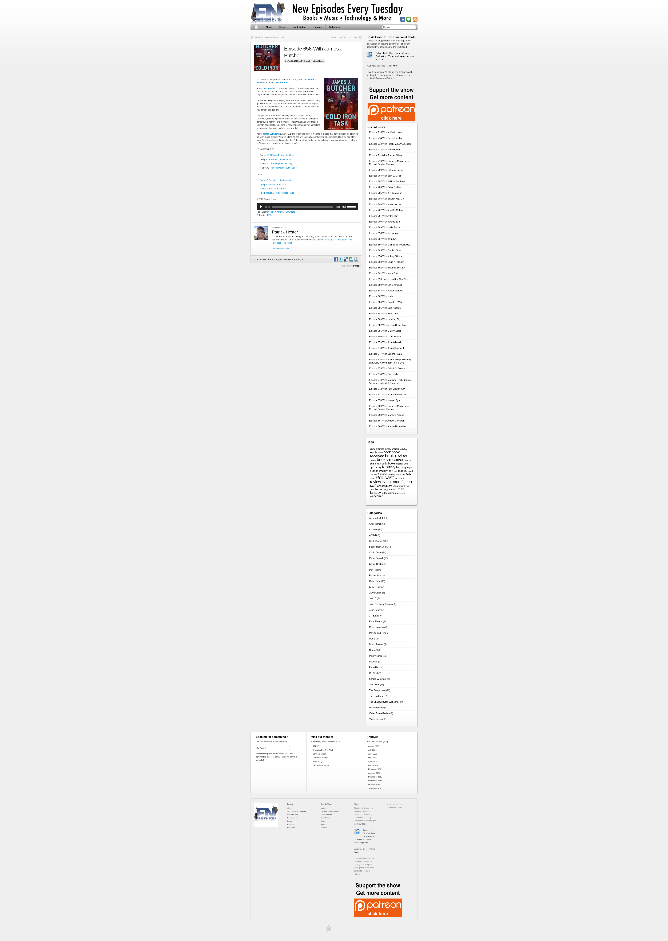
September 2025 (375, 788)
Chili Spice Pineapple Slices (280, 155)
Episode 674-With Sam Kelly (383, 374)
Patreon (318, 27)
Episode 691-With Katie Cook (384, 273)
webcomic (376, 496)
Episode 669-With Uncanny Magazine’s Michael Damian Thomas (389, 408)
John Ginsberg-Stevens (381, 604)
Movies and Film (377, 633)
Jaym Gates (375, 592)
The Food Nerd (376, 696)
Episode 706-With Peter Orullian (385, 187)
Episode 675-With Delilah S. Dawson (387, 368)
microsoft (374, 474)
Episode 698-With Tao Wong (383, 233)
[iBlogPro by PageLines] (327, 929)
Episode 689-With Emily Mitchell (385, 285)
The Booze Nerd (377, 690)
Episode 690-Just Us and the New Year (389, 279)
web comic (400, 493)
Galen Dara (374, 581)
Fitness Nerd (375, 575)
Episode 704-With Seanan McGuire (386, 198)
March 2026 (373, 765)
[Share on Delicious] (346, 261)
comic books (388, 463)
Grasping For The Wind (323, 750)
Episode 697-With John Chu (383, 239)
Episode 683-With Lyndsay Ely (384, 319)
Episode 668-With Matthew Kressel (386, 415)
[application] (307, 206)
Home (256, 27)
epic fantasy (375, 467)
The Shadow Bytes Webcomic (384, 702)
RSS (269, 215)
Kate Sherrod (375, 621)
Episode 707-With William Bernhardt (387, 181)
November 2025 (375, 781)
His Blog (328, 240)
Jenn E (372, 598)
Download (290, 212)
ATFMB (373, 535)
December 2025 (375, 777)
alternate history (383, 449)
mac (395, 471)
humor (374, 470)
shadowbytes (384, 485)
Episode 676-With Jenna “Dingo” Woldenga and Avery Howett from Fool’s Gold (390, 361)
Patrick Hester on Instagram (273, 189)
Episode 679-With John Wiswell (385, 342)
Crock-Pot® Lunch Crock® (278, 159)
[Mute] (344, 207)
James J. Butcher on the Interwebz (276, 180)
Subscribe (334, 27)
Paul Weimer (375, 656)
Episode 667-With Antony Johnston (386, 420)
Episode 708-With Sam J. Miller (385, 175)
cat (378, 464)
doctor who (402, 463)
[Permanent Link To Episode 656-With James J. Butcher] (269, 58)
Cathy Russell (376, 558)
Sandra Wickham (377, 679)
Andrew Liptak (376, 518)
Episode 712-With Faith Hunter (384, 149)
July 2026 (372, 750)
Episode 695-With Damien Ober (385, 250)
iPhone (388, 470)
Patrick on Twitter (320, 758)
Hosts (282, 27)
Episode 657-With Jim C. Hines (345, 37)
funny (400, 467)
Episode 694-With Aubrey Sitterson (386, 256)
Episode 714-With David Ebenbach (386, 138)
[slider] (352, 206)
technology (382, 489)
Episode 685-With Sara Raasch (385, 308)
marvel (409, 471)
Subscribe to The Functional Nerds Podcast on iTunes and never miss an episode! (395, 56)
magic (402, 470)
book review (396, 456)
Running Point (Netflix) (281, 163)
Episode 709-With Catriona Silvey (386, 170)
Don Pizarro (375, 569)
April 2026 (372, 761)
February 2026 (374, 769)
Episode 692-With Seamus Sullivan (387, 267)
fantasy (388, 466)
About (269, 27)
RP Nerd (373, 673)
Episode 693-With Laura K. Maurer (386, 262)
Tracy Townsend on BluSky (273, 184)
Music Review (376, 644)
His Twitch (287, 243)
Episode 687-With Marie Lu (382, 296)
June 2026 (372, 754)
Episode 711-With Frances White (385, 155)
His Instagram (340, 240)
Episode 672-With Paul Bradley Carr (387, 389)
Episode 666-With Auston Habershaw (387, 426)
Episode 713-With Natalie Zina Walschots (390, 144)
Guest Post (375, 587)
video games (389, 492)
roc (384, 482)
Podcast (304, 61)
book (387, 452)
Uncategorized (376, 707)
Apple (373, 452)
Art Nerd (373, 529)
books (373, 460)
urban (392, 489)
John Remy (375, 610)
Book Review (375, 541)
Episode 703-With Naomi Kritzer (385, 204)
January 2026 (374, 773)
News (398, 474)
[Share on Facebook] (336, 261)
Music (372, 638)
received (399, 478)
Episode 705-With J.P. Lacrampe (385, 193)
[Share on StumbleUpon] (351, 261)
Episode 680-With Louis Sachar (385, 336)
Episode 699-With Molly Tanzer (384, 227)
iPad (381, 471)
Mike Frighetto (376, 627)
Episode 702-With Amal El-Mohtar (386, 210)
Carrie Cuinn (375, 552)
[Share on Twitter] (341, 261)
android (395, 449)
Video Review (376, 719)
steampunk (399, 486)
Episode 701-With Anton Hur (383, 216)
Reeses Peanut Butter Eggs (284, 168)
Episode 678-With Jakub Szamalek (386, 348)
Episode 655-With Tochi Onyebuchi (269, 37)
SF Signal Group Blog (322, 765)
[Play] (261, 207)
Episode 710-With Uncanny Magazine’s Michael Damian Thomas (389, 163)
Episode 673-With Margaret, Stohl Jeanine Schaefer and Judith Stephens (390, 381)
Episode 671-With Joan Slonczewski (387, 394)
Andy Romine (376, 523)
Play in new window (274, 212)
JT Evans (374, 615)
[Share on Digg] (356, 261)
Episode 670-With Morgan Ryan (385, 400)
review (375, 482)
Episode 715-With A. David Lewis (386, 132)
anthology (404, 449)
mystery (391, 474)
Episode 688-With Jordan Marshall (386, 290)
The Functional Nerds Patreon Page (277, 193)
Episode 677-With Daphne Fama (385, 354)
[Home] (266, 827)
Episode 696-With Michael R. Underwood (389, 244)
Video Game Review (379, 713)
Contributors (299, 27)
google (408, 467)
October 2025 (374, 784)
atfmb (380, 453)
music (383, 474)
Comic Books (376, 564)
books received (390, 459)
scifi (373, 485)
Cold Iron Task (282, 82)
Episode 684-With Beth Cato (383, 313)
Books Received (377, 546)
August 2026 (373, 746)
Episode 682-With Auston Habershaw (387, 325)
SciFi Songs (318, 761)
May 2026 (372, 758)
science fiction (399, 481)
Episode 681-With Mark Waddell (385, 331)
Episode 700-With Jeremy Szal (384, 221)
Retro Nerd (374, 667)
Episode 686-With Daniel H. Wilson (386, 302)
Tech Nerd (374, 684)
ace (372, 448)
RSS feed (402, 47)
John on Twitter (319, 754)
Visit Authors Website (280, 248)
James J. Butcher (271, 134)
